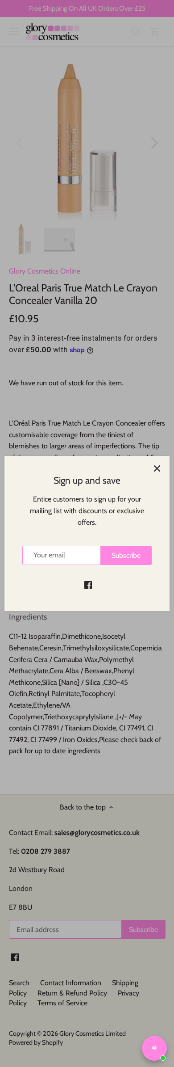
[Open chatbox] (154, 1048)
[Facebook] (88, 584)
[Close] (157, 468)
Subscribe (126, 555)
